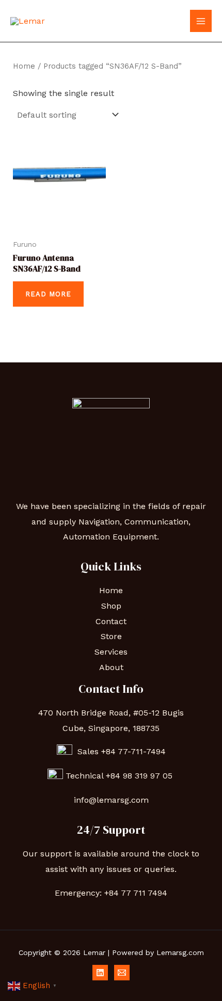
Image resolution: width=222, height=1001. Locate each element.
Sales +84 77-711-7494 (119, 751)
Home (24, 66)
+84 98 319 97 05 (140, 776)
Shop (111, 606)
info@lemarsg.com (111, 800)
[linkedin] (100, 972)
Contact (111, 621)
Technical (86, 776)
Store (111, 636)
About (111, 667)
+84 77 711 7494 (135, 893)
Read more (48, 294)
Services (111, 652)
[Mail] (122, 972)
